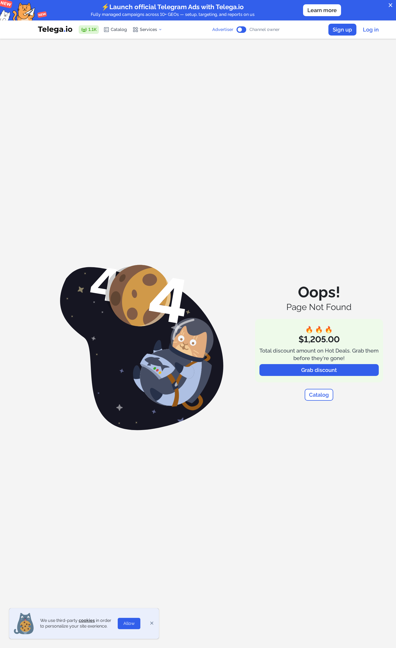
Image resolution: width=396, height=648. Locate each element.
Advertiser (222, 29)
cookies (87, 620)
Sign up (342, 29)
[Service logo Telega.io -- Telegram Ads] (55, 29)
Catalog (119, 29)
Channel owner (264, 29)
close (390, 5)
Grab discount (319, 370)
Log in (371, 29)
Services (148, 29)
